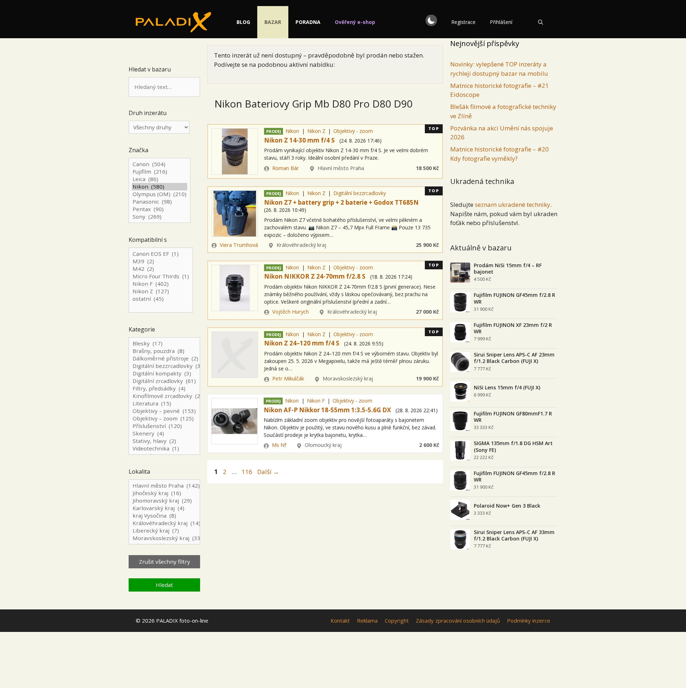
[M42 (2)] (161, 269)
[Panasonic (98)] (159, 201)
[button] (431, 20)
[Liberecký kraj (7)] (164, 530)
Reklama (367, 620)
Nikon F (316, 400)
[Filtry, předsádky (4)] (164, 388)
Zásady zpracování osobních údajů (458, 620)
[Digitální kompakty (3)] (164, 373)
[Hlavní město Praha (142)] (164, 485)
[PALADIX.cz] (173, 22)
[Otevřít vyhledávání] (540, 22)
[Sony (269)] (159, 216)
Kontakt (340, 620)
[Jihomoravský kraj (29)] (164, 500)
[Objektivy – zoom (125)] (164, 418)
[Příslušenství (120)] (164, 426)
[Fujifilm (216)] (159, 171)
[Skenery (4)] (164, 433)
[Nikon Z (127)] (161, 291)
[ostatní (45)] (161, 299)
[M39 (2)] (161, 261)
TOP (433, 128)
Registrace (463, 22)
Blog (243, 22)
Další (268, 472)
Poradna (307, 22)
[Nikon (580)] (159, 186)
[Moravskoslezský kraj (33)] (164, 538)
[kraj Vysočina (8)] (164, 515)
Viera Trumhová (239, 244)
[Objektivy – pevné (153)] (164, 411)
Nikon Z (316, 131)
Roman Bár (285, 168)
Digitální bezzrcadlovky (359, 193)
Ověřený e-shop (355, 22)
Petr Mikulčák (288, 378)
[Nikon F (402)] (161, 284)
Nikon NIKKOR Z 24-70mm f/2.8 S (315, 276)
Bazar (272, 22)
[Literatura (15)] (164, 403)
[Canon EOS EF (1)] (161, 254)
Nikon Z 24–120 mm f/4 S (301, 343)
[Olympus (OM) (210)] (159, 194)
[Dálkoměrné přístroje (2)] (164, 358)
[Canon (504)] (159, 164)
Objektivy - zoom (353, 131)
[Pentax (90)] (159, 209)
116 (247, 472)
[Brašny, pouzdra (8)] (164, 351)
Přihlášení (501, 22)
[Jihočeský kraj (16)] (164, 493)
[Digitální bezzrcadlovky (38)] (164, 366)
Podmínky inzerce (528, 620)
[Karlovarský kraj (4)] (164, 508)
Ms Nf (279, 445)
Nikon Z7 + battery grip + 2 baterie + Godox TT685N (341, 202)
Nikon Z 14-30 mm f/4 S (299, 140)
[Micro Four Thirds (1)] (161, 276)
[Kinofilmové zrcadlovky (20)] (164, 396)
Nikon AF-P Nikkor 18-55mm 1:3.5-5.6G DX (327, 410)
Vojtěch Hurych (290, 311)
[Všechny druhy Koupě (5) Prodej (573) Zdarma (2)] (159, 127)
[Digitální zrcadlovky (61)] (164, 381)
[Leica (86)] (159, 179)
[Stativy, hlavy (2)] (164, 441)
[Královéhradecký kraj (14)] (164, 523)
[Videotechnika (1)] (164, 448)
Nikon (292, 131)
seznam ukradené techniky (512, 204)
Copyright (397, 620)
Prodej (273, 131)
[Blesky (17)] (164, 343)
